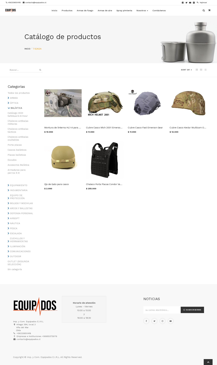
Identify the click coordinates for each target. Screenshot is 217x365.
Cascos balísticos (17, 150)
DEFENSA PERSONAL (21, 213)
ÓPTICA (14, 103)
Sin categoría (15, 269)
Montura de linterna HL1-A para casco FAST (68, 127)
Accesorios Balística (18, 165)
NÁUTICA (15, 223)
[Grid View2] (201, 70)
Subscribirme (193, 310)
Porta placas (15, 145)
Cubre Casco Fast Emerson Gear (145, 127)
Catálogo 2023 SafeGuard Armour (18, 114)
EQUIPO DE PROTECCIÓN (17, 197)
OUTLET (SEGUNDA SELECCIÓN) (18, 263)
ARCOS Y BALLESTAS (21, 208)
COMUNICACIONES (20, 251)
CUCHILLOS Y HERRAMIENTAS (19, 240)
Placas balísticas (17, 155)
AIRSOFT (14, 218)
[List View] (205, 70)
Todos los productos (19, 93)
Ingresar (203, 2)
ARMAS (14, 98)
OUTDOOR (15, 256)
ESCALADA (16, 233)
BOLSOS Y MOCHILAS (21, 203)
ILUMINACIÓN (17, 246)
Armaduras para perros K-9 (17, 171)
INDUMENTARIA (18, 190)
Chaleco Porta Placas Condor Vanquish (107, 184)
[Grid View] (197, 70)
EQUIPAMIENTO (18, 185)
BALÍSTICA (16, 108)
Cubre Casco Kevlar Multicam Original (190, 127)
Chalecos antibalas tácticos (18, 130)
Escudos (12, 160)
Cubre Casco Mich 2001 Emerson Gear (106, 127)
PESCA (13, 228)
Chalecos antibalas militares (18, 122)
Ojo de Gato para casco (56, 184)
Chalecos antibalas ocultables (18, 138)
